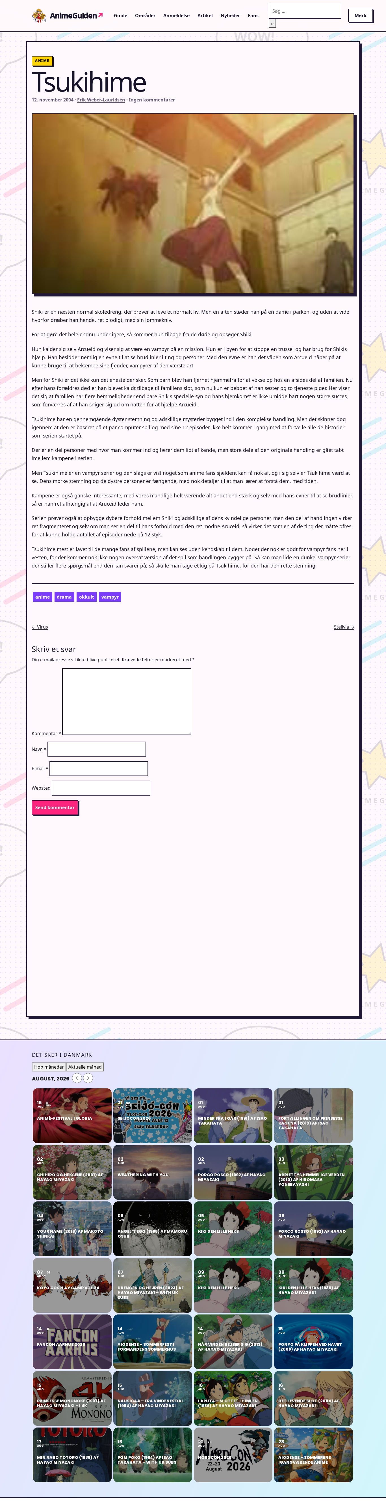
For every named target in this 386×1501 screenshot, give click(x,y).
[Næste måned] (88, 1078)
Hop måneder (49, 1067)
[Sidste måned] (77, 1078)
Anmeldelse (176, 15)
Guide (120, 15)
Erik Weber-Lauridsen (101, 100)
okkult (86, 597)
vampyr (110, 597)
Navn (39, 749)
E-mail (40, 768)
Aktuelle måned (85, 1067)
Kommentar (46, 733)
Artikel (205, 15)
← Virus (40, 627)
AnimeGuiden (77, 15)
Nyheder (230, 15)
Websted (41, 788)
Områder (145, 15)
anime (42, 597)
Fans (253, 15)
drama (64, 597)
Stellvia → (344, 627)
